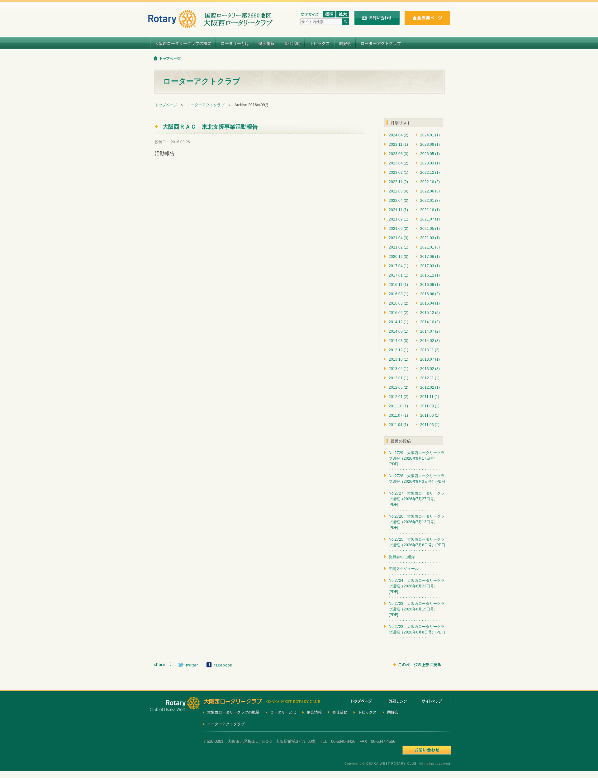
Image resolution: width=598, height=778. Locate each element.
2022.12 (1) (430, 172)
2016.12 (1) (430, 275)
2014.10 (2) (430, 322)
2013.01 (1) (398, 378)
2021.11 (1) (398, 210)
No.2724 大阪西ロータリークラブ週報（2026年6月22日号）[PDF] (416, 586)
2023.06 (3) (398, 154)
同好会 (345, 43)
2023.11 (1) (398, 144)
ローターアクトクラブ (381, 43)
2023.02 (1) (398, 172)
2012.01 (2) (398, 397)
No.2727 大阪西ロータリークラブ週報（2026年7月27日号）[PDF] (416, 499)
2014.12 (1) (398, 322)
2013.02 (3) (430, 369)
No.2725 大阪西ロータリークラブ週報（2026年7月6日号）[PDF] (417, 542)
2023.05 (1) (430, 154)
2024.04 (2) (398, 135)
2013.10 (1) (398, 359)
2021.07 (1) (430, 219)
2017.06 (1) (430, 256)
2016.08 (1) (398, 294)
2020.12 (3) (398, 256)
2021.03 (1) (430, 238)
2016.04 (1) (430, 303)
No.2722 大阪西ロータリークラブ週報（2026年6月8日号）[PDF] (417, 629)
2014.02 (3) (430, 341)
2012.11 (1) (429, 378)
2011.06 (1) (429, 415)
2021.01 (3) (430, 247)
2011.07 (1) (398, 415)
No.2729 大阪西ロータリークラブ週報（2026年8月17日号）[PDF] (416, 458)
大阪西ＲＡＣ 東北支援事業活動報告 (210, 126)
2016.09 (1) (430, 284)
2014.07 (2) (430, 331)
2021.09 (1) (398, 219)
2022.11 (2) (398, 182)
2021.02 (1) (398, 247)
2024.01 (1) (430, 135)
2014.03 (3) (398, 341)
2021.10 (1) (430, 210)
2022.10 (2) (430, 182)
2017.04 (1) (398, 266)
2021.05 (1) (430, 228)
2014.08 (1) (398, 331)
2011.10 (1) (398, 406)
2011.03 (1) (429, 425)
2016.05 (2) (398, 303)
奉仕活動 (292, 43)
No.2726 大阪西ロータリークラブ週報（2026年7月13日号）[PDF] (416, 522)
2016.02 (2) (398, 313)
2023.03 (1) (430, 163)
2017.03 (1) (430, 266)
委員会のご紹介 (402, 557)
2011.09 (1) (429, 406)
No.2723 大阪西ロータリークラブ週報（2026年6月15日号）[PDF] (416, 609)
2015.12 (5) (430, 313)
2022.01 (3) (430, 200)
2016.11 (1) (398, 284)
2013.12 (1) (398, 350)
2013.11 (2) (429, 350)
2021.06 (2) (398, 228)
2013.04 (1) (398, 369)
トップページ (166, 105)
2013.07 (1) (430, 359)
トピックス (320, 43)
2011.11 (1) (429, 397)
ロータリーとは (235, 43)
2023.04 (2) (398, 163)
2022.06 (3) (430, 191)
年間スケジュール (404, 569)
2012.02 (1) (430, 387)
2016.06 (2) (430, 294)
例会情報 (267, 43)
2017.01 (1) (398, 275)
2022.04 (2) (398, 200)
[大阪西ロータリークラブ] (210, 24)
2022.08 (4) (398, 191)
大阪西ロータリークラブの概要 (183, 43)
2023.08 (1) (430, 144)
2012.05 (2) (398, 387)
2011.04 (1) (398, 425)
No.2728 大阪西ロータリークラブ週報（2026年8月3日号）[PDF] (417, 479)
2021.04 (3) (398, 238)
